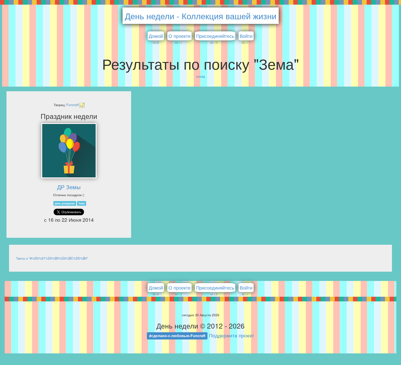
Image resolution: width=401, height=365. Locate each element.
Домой (156, 36)
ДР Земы (69, 187)
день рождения (64, 203)
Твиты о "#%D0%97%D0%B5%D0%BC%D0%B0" (52, 258)
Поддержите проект (231, 335)
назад (200, 76)
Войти (246, 36)
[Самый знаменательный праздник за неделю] (68, 150)
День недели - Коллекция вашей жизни (200, 16)
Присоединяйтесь (215, 36)
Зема (81, 203)
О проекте (179, 36)
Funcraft (73, 104)
